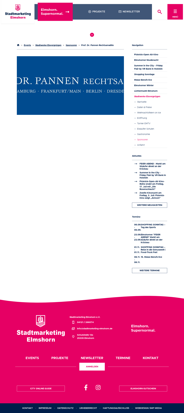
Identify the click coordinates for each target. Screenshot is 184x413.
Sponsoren (71, 45)
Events (27, 45)
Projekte (96, 11)
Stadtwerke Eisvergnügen (48, 45)
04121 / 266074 (83, 322)
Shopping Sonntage (144, 74)
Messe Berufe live (143, 80)
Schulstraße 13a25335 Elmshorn (83, 336)
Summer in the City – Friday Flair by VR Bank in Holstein (148, 67)
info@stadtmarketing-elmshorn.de (92, 328)
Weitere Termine (150, 270)
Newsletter (129, 11)
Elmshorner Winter (144, 85)
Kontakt (150, 358)
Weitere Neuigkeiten (149, 205)
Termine (136, 217)
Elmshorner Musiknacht (146, 60)
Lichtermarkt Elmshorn (146, 91)
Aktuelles (136, 156)
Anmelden (92, 367)
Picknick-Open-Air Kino (146, 55)
